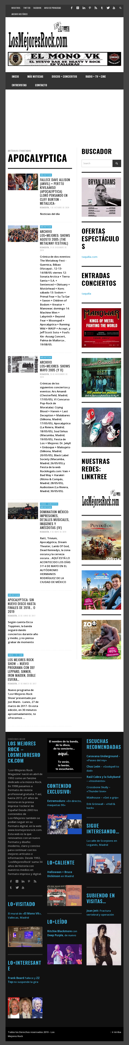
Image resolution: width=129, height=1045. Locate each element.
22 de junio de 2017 (27, 615)
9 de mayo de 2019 (58, 532)
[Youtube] (114, 8)
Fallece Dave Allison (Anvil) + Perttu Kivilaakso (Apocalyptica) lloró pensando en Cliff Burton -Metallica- (55, 191)
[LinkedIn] (84, 8)
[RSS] (96, 8)
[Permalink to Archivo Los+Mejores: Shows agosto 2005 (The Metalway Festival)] (23, 233)
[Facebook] (72, 8)
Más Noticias (46, 175)
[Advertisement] (64, 118)
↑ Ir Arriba (115, 1032)
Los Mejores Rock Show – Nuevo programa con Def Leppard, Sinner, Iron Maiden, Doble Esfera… (22, 669)
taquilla (86, 293)
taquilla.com (89, 257)
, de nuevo (61, 935)
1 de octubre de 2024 (59, 207)
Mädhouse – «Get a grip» (103, 797)
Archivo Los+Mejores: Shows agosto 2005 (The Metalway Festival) (55, 237)
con (62, 931)
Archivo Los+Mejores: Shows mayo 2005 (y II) (55, 365)
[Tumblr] (102, 8)
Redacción (44, 207)
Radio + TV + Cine (15, 655)
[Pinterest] (90, 8)
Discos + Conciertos (49, 504)
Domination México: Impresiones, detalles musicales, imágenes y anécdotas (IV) (54, 519)
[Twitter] (108, 8)
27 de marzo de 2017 (27, 683)
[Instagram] (78, 8)
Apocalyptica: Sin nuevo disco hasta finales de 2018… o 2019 (22, 605)
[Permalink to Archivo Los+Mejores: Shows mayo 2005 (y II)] (23, 364)
